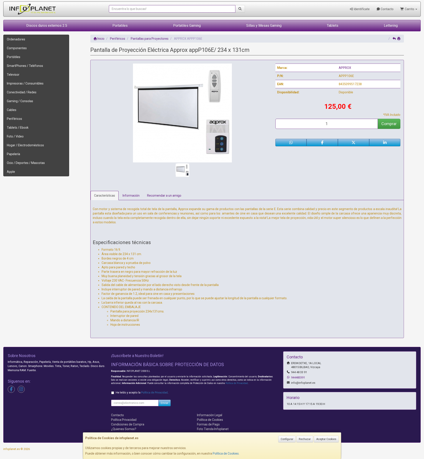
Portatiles (120, 25)
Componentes (17, 48)
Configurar (287, 439)
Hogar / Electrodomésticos (25, 145)
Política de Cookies (226, 453)
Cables (11, 110)
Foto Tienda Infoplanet (213, 429)
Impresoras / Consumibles (25, 83)
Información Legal (209, 415)
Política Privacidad (123, 419)
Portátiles (13, 57)
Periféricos (14, 118)
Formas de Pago (208, 424)
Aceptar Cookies (326, 439)
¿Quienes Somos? (123, 429)
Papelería (13, 154)
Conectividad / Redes (21, 92)
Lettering (391, 25)
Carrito (409, 9)
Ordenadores (16, 39)
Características (104, 195)
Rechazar (305, 439)
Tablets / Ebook (17, 127)
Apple (11, 171)
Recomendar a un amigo (164, 195)
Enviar (164, 402)
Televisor (13, 74)
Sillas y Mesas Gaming (264, 25)
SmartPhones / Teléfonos (25, 66)
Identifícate (361, 9)
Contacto (387, 9)
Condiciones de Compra (127, 424)
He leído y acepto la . (142, 392)
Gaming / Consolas (20, 101)
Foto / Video (15, 136)
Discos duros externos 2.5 (46, 25)
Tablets (332, 25)
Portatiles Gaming (187, 25)
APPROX (345, 68)
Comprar (389, 123)
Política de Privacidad (236, 383)
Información (131, 195)
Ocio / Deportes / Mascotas (26, 163)
